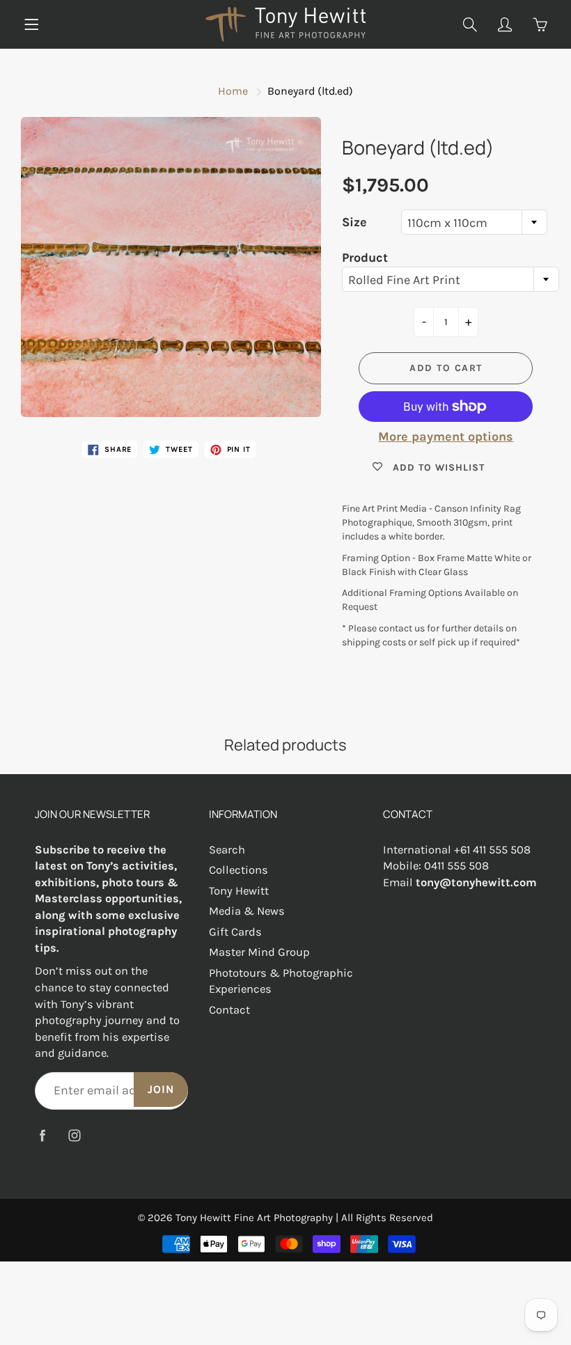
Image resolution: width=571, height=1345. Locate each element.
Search (227, 849)
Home (233, 90)
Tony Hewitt (239, 890)
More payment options (445, 436)
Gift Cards (235, 931)
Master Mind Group (259, 952)
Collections (238, 869)
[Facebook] (42, 1136)
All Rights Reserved (387, 1217)
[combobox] (474, 222)
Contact (229, 1009)
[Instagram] (74, 1136)
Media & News (247, 911)
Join (161, 1089)
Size (354, 222)
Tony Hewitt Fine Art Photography (254, 1217)
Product (365, 257)
